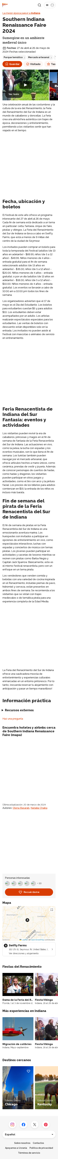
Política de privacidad (41, 1148)
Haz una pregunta (12, 718)
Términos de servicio (29, 1153)
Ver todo (14, 94)
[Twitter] (34, 1124)
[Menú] (50, 5)
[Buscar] (39, 5)
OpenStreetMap (37, 940)
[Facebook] (23, 1124)
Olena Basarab (21, 808)
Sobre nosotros (22, 1143)
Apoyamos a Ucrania (16, 1148)
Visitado (35, 64)
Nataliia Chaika (39, 808)
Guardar (14, 64)
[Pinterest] (45, 1124)
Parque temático (13, 57)
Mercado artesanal (38, 57)
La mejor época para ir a (21, 13)
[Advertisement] (29, 165)
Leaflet (24, 940)
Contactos (38, 1143)
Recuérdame (32, 892)
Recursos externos (19, 710)
